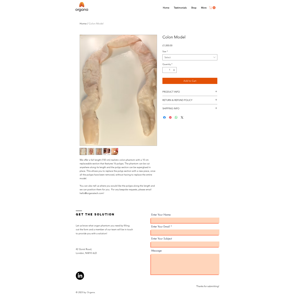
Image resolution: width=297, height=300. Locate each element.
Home (83, 23)
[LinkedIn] (80, 276)
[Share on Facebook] (164, 117)
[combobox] (189, 57)
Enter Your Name (161, 214)
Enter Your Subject (161, 238)
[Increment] (174, 70)
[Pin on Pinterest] (170, 117)
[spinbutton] (169, 70)
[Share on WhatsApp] (176, 117)
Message (156, 250)
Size (165, 51)
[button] (212, 7)
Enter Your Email (160, 226)
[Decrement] (165, 70)
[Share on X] (182, 117)
